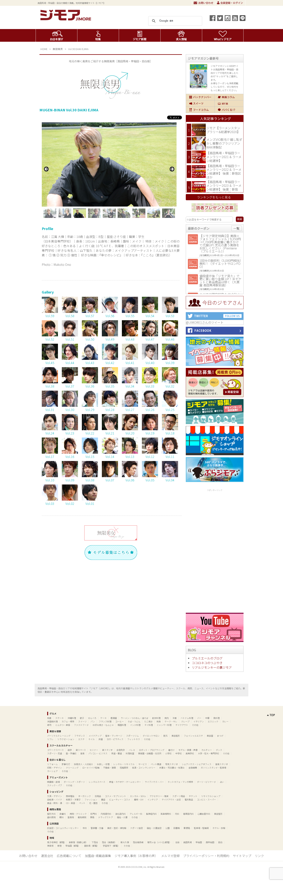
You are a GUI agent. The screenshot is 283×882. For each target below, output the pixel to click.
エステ (81, 739)
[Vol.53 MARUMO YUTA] (170, 311)
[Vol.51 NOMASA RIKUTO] (70, 335)
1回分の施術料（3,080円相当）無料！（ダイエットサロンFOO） (220, 263)
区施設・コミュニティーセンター (63, 827)
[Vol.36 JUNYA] (90, 382)
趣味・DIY (138, 799)
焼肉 (166, 717)
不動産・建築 (109, 767)
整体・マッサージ (113, 735)
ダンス (219, 749)
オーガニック (84, 796)
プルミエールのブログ (207, 658)
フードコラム (200, 110)
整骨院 (71, 817)
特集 (98, 35)
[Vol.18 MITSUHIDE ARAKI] (170, 429)
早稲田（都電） (72, 845)
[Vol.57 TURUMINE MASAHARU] (90, 311)
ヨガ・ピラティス (115, 739)
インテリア (152, 799)
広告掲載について (69, 855)
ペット (82, 802)
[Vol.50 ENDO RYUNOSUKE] (90, 335)
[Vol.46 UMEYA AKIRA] (170, 335)
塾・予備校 (71, 753)
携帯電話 (70, 796)
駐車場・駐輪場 (201, 827)
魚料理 (216, 717)
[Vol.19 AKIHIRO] (150, 429)
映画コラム (229, 97)
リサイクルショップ (210, 796)
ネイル (91, 739)
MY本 (229, 103)
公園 (167, 827)
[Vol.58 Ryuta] (70, 311)
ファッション (91, 799)
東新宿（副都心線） (78, 842)
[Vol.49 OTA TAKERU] (110, 335)
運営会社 (47, 855)
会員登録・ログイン (230, 3)
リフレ (50, 739)
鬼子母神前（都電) (56, 842)
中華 (207, 717)
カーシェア (52, 771)
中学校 (178, 753)
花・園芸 (93, 802)
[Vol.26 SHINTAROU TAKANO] (150, 405)
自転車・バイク (54, 799)
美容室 (210, 735)
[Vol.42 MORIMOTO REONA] (110, 358)
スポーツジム (132, 735)
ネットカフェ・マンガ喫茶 (180, 781)
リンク (259, 855)
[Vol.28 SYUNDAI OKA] (110, 405)
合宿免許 (120, 749)
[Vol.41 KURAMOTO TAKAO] (130, 358)
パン (92, 721)
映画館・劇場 (53, 781)
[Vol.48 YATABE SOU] (130, 335)
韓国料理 (122, 724)
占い (222, 781)
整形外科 (51, 813)
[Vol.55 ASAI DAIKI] (130, 311)
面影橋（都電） (91, 845)
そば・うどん (134, 721)
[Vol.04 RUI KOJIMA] (170, 476)
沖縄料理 (72, 717)
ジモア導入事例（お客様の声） (136, 855)
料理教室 (130, 753)
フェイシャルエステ (193, 735)
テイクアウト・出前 (171, 799)
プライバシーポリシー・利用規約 (206, 855)
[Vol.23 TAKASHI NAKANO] (70, 429)
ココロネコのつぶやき (207, 662)
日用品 (98, 796)
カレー (225, 721)
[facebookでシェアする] (212, 18)
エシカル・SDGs (138, 796)
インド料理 (135, 724)
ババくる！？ (229, 110)
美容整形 (176, 735)
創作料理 (156, 717)
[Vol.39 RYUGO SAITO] (170, 358)
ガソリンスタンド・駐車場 (213, 767)
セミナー (94, 749)
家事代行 (66, 764)
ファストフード (81, 724)
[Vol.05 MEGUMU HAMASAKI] (150, 476)
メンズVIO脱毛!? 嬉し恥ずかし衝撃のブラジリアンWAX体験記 (224, 143)
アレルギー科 (136, 813)
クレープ (185, 721)
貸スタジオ (107, 749)
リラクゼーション (65, 739)
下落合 (95, 842)
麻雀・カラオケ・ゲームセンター (125, 781)
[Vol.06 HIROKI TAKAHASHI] (130, 476)
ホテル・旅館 (219, 827)
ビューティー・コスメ (119, 799)
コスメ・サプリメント (115, 796)
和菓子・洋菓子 (73, 799)
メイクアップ (95, 735)
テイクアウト (181, 724)
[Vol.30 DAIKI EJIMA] (70, 405)
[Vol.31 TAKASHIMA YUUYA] (50, 405)
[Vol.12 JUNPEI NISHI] (150, 452)
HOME (43, 49)
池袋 (177, 842)
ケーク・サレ (171, 721)
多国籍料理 (52, 721)
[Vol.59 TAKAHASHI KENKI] (50, 311)
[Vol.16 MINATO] (70, 452)
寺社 (85, 827)
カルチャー (206, 749)
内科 (177, 813)
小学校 (168, 753)
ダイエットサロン (151, 735)
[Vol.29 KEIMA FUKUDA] (90, 405)
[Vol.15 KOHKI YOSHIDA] (90, 452)
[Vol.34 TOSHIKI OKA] (130, 382)
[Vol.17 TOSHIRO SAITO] (50, 452)
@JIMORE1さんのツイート (205, 322)
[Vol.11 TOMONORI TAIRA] (170, 452)
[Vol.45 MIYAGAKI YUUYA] (50, 358)
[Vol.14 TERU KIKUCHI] (110, 452)
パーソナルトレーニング (58, 735)
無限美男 (58, 49)
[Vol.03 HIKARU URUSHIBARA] (50, 499)
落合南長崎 (138, 842)
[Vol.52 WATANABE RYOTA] (50, 335)
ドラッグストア (105, 817)
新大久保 (125, 842)
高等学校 (190, 753)
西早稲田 (210, 842)
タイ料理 (148, 724)
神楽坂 (50, 845)
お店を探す (56, 35)
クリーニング (72, 767)
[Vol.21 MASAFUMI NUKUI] (110, 428)
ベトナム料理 (187, 717)
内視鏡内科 (106, 813)
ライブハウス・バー (154, 781)
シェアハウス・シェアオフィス (196, 764)
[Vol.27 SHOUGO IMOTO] (130, 405)
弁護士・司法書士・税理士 (172, 767)
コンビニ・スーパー (206, 799)
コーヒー (119, 721)
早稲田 (199, 842)
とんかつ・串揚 (62, 724)
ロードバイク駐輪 (90, 767)
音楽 (82, 753)
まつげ (220, 735)
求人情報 (181, 35)
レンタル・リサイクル (124, 764)
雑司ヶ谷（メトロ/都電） (159, 842)
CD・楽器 (70, 802)
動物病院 (82, 817)
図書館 (176, 827)
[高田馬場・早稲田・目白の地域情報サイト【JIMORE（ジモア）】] (66, 19)
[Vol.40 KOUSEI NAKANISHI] (150, 358)
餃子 (82, 717)
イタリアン (198, 721)
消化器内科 (120, 813)
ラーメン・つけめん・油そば (134, 717)
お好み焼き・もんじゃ (103, 724)
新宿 (59, 845)
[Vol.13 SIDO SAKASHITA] (130, 452)
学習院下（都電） (111, 845)
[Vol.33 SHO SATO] (150, 382)
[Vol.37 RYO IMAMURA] (70, 382)
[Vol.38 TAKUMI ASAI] (50, 382)
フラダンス (79, 735)
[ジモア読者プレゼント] (215, 212)
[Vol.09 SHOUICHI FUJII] (70, 476)
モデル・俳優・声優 (188, 749)
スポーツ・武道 (54, 753)
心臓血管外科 (204, 813)
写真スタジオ (171, 764)
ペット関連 (156, 764)
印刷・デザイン (54, 767)
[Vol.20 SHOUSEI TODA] (130, 429)
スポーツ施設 (136, 827)
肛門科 (93, 813)
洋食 (174, 717)
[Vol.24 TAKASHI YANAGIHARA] (50, 429)
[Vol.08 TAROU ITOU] (90, 476)
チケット (193, 796)
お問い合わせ (203, 3)
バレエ (132, 749)
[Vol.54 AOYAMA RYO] (150, 311)
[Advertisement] (215, 550)
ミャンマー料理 (164, 724)
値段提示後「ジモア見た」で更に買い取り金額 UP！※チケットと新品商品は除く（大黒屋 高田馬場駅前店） (220, 280)
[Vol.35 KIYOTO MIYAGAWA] (110, 382)
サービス (142, 764)
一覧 (236, 228)
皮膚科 (62, 813)
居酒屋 (114, 717)
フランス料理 (105, 721)
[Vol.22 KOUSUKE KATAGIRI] (90, 429)
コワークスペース (55, 749)
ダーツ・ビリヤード (206, 781)
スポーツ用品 (178, 796)
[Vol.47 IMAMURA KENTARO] (150, 335)
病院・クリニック (78, 813)
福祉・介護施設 (154, 827)
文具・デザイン (54, 796)
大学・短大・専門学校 (208, 753)
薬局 (92, 817)
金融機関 (192, 767)
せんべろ (92, 717)
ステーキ (59, 717)
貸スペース (81, 749)
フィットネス (133, 739)
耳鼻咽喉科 (166, 813)
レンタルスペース (97, 781)
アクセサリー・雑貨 (159, 796)
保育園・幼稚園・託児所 (149, 753)
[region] (109, 170)
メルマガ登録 (170, 855)
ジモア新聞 (139, 35)
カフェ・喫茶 (68, 721)
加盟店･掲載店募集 (98, 855)
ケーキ (103, 717)
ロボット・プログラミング (151, 749)
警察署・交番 (97, 827)
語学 (70, 749)
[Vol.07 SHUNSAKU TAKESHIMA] (110, 476)
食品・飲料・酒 (54, 802)
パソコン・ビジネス (97, 753)
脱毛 (165, 735)
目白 (220, 842)
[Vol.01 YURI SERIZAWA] (90, 499)
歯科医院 (51, 817)
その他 (195, 724)
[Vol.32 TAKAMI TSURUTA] (170, 382)
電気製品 (189, 799)
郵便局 (187, 827)
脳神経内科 (151, 813)
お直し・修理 (103, 764)
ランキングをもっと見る (214, 197)
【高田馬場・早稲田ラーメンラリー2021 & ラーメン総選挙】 (223, 157)
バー (199, 717)
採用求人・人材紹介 (83, 764)
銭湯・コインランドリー (143, 767)
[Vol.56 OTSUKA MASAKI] (110, 311)
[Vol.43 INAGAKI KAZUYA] (90, 358)
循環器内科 (188, 813)
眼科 (61, 817)
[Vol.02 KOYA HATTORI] (70, 499)
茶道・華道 (116, 753)
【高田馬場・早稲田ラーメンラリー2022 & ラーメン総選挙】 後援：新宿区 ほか (223, 171)
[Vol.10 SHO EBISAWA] (50, 476)
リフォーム (52, 764)
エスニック (213, 721)
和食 (49, 717)
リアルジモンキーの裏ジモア (212, 667)
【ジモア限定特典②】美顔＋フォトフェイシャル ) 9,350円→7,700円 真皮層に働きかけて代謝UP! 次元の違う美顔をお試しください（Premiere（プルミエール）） (220, 243)
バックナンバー (200, 97)
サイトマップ (242, 855)
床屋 (101, 739)
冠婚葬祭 (124, 767)
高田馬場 (187, 842)
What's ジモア (223, 35)
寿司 (49, 724)
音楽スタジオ (221, 764)
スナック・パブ (54, 785)
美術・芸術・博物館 (116, 827)
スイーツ (200, 103)
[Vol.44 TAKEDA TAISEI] (70, 358)
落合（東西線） (109, 842)
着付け (171, 749)
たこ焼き (148, 721)
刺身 (159, 721)
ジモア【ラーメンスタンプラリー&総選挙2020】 (223, 130)
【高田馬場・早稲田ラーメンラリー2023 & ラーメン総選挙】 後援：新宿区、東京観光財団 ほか (223, 187)
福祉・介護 (122, 817)
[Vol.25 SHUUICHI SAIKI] (170, 405)
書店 (103, 799)
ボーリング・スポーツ (74, 781)
